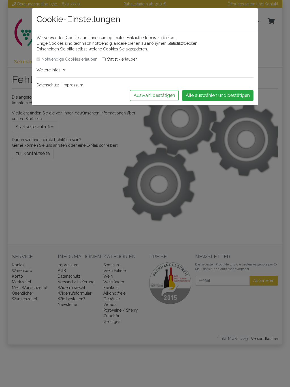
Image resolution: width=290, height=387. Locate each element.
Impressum (73, 85)
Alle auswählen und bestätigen (218, 95)
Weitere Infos (50, 70)
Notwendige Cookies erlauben (69, 59)
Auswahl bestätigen (154, 95)
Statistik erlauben (122, 59)
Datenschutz (48, 85)
